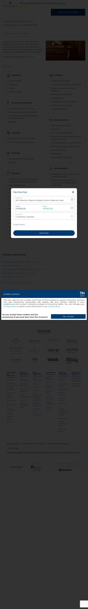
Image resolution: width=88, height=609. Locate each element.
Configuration (10, 306)
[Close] (73, 192)
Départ (45, 206)
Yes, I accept (68, 316)
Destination (18, 198)
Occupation (18, 214)
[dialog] (44, 305)
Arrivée (17, 206)
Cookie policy (54, 306)
